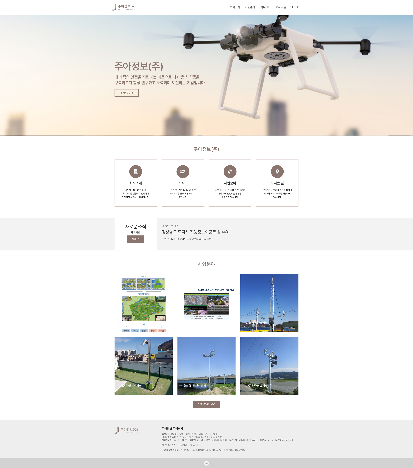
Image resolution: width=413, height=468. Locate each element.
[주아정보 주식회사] (124, 7)
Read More (127, 92)
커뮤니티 (265, 7)
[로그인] (298, 7)
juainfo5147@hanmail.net (280, 440)
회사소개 (235, 7)
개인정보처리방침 (169, 445)
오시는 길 (281, 7)
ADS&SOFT (218, 450)
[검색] (292, 7)
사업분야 (250, 7)
